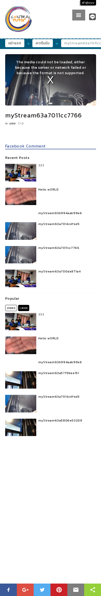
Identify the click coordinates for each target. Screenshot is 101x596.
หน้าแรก (14, 43)
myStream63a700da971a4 (59, 271)
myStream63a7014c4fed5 (59, 224)
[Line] (92, 17)
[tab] (11, 308)
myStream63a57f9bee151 (58, 373)
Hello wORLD (48, 189)
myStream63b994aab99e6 (60, 213)
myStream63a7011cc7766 (59, 248)
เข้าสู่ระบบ (88, 3)
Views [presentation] (11, 308)
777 (41, 165)
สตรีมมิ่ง (42, 43)
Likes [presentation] (24, 308)
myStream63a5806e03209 (60, 420)
